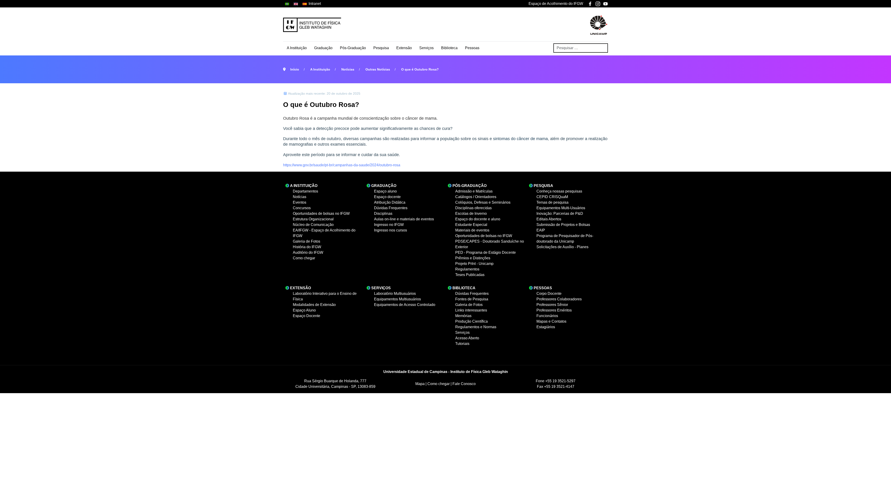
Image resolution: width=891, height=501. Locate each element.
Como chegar (439, 384)
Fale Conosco (464, 384)
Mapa (420, 384)
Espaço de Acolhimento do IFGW (556, 4)
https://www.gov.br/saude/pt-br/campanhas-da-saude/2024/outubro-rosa (341, 165)
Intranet (315, 4)
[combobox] (580, 48)
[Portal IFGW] (312, 25)
